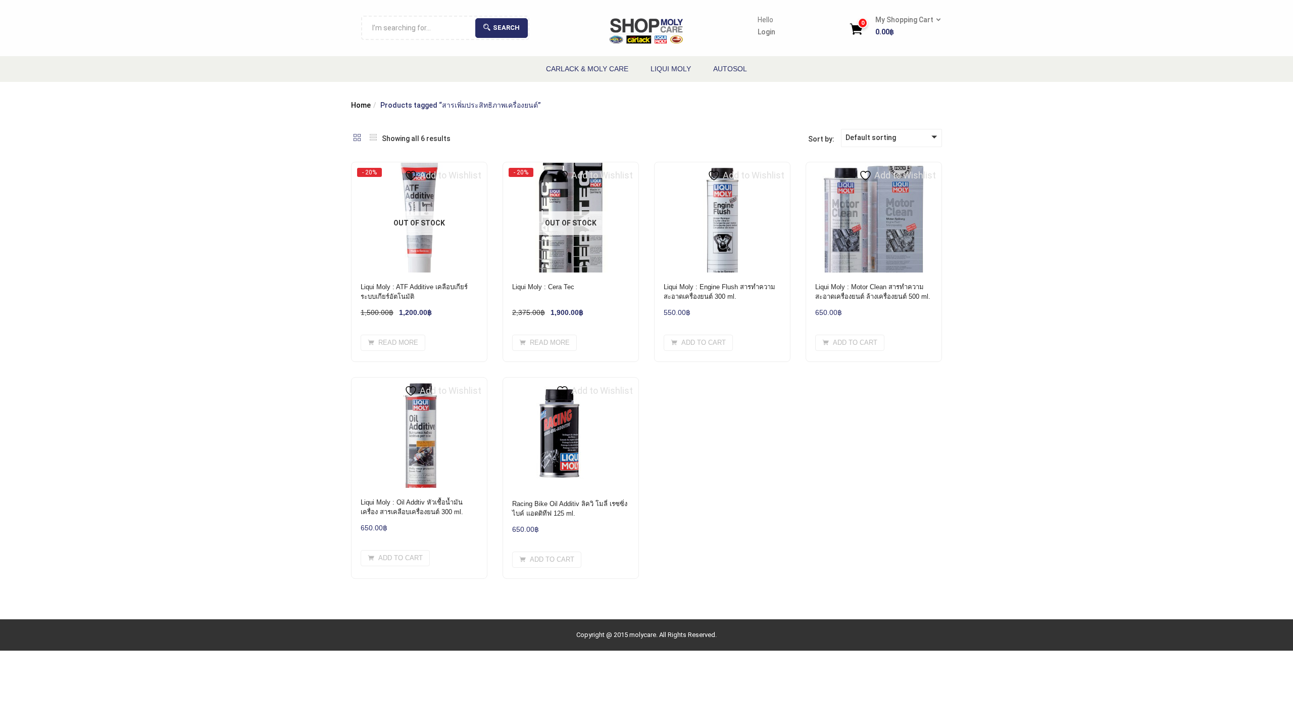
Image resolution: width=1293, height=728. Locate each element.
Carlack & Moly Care (587, 69)
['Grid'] (357, 138)
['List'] (373, 138)
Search (506, 27)
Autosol (730, 69)
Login (766, 32)
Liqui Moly (671, 69)
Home (361, 105)
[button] (905, 26)
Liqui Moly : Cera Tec (543, 287)
